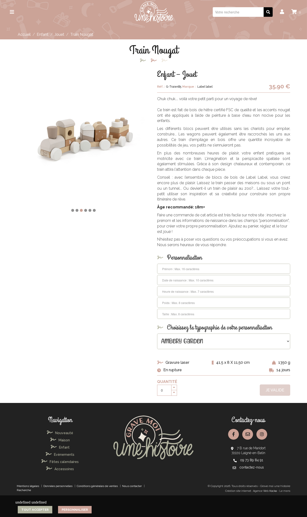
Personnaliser (75, 509)
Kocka (273, 491)
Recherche (24, 490)
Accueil (24, 34)
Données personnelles (57, 486)
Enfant (42, 34)
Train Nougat (81, 34)
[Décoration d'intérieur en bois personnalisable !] (153, 11)
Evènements (64, 454)
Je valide (275, 390)
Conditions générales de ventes (97, 486)
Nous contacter (132, 486)
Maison (64, 440)
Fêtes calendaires (64, 462)
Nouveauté (64, 433)
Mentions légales (28, 486)
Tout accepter (35, 509)
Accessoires (64, 469)
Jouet (59, 34)
